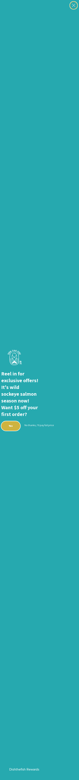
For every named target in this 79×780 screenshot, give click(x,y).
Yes (11, 425)
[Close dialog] (73, 5)
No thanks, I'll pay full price (39, 425)
